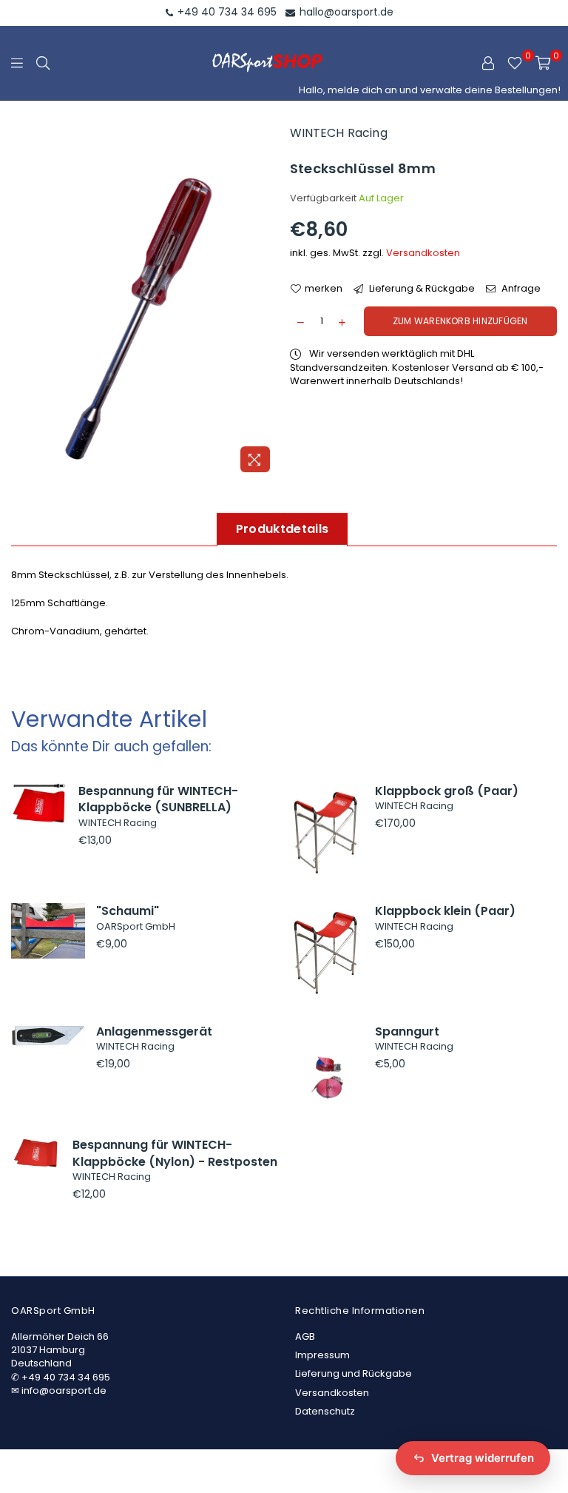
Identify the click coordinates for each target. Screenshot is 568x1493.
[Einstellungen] (488, 63)
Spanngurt (407, 1031)
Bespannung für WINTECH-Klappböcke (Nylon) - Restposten (174, 1153)
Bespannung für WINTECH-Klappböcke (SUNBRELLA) (158, 799)
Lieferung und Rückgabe (353, 1373)
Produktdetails (282, 528)
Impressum (322, 1355)
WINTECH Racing (339, 132)
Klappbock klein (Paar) (445, 910)
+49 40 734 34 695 (226, 11)
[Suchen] (43, 63)
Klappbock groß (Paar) (446, 790)
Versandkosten (423, 253)
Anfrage (520, 288)
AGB (305, 1336)
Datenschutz (325, 1411)
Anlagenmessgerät (154, 1031)
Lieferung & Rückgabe (421, 288)
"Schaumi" (127, 910)
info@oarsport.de (63, 1390)
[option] (145, 301)
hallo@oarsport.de (345, 11)
